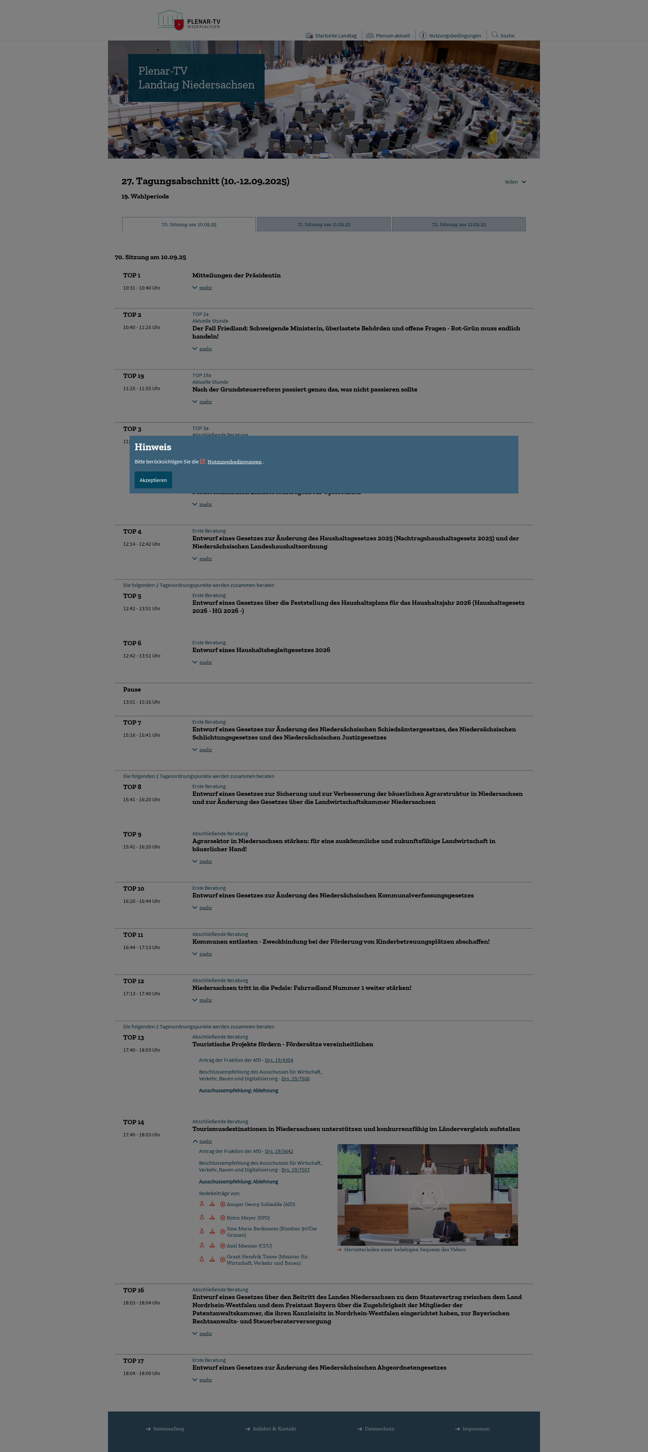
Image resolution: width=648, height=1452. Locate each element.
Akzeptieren (153, 480)
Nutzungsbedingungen (235, 461)
